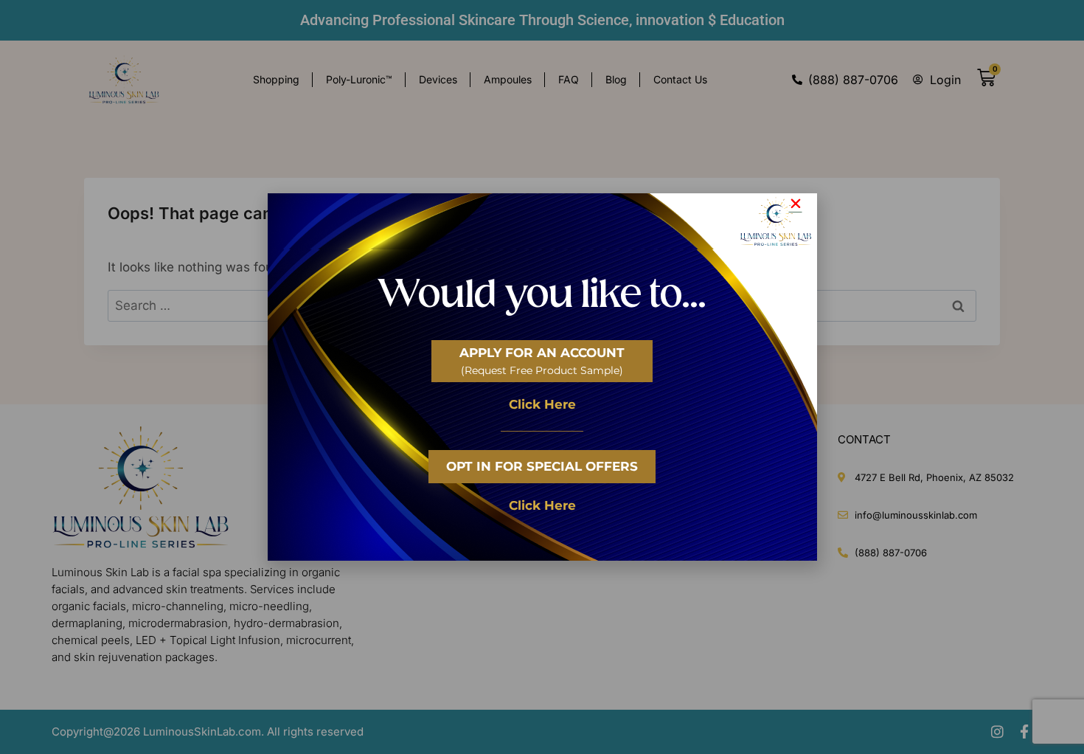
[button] (795, 203)
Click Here (542, 404)
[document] (542, 377)
